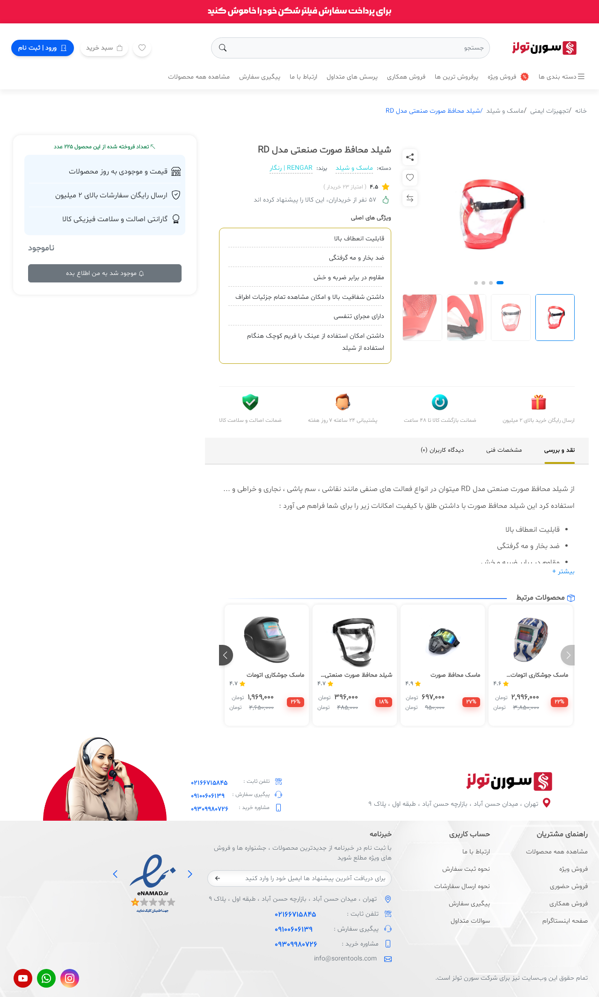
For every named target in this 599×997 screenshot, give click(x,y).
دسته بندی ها (558, 76)
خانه (581, 111)
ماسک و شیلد (505, 111)
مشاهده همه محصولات (199, 76)
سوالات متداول (470, 921)
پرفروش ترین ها (456, 76)
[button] (500, 282)
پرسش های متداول (352, 76)
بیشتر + (563, 571)
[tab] (559, 451)
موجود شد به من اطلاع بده (102, 273)
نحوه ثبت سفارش (465, 869)
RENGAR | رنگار (291, 168)
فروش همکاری (406, 76)
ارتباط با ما (303, 76)
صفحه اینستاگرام (565, 921)
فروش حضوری (569, 886)
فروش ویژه (503, 76)
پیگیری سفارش (259, 76)
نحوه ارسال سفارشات (461, 886)
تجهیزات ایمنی (549, 111)
